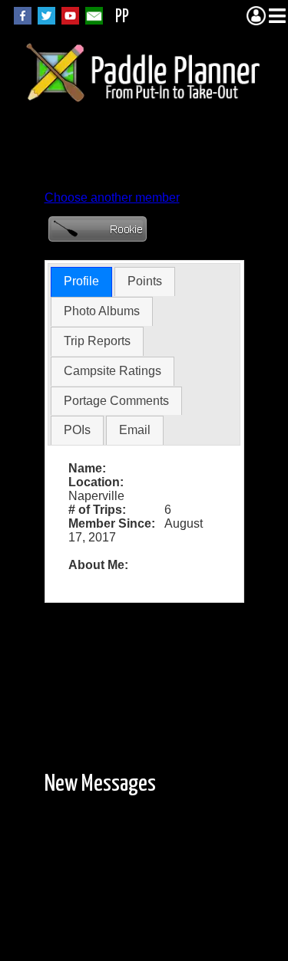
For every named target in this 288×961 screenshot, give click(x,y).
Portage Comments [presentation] (116, 400)
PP (122, 17)
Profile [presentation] (81, 281)
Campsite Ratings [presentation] (112, 370)
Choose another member (112, 197)
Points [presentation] (144, 281)
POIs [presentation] (77, 429)
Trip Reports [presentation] (97, 340)
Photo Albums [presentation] (102, 311)
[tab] (81, 282)
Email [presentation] (135, 429)
